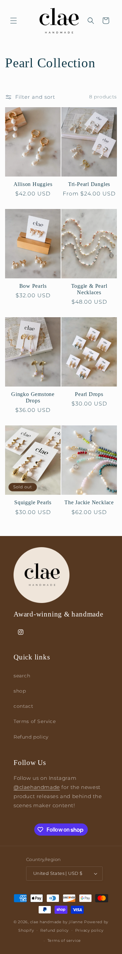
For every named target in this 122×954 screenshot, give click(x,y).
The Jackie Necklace (89, 502)
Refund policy (31, 737)
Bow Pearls (33, 286)
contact (23, 706)
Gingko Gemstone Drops (33, 397)
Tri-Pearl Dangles (89, 184)
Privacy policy (89, 930)
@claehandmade (37, 787)
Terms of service (64, 940)
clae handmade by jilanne (56, 922)
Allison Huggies (33, 184)
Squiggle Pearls (33, 502)
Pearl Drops (89, 394)
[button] (13, 20)
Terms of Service (35, 721)
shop (20, 691)
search (22, 676)
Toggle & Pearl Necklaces (89, 289)
